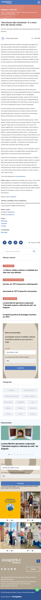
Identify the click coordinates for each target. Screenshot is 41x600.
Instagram (13, 196)
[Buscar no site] (38, 561)
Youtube (3, 226)
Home (3, 12)
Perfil (18, 12)
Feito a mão (8, 402)
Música (8, 408)
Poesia (32, 414)
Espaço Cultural (11, 12)
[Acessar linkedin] (15, 569)
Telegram (4, 223)
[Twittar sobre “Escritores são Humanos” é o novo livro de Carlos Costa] (21, 242)
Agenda (11, 390)
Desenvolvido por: (6, 596)
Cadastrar (20, 368)
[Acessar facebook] (2, 569)
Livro (32, 402)
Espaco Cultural (30, 396)
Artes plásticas (30, 390)
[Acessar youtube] (8, 569)
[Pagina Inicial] (6, 2)
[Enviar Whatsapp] (15, 242)
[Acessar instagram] (5, 569)
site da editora (20, 176)
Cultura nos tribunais (11, 396)
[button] (39, 2)
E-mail (7, 348)
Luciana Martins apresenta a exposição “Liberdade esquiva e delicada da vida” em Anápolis (19, 305)
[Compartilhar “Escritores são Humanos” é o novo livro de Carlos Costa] (4, 242)
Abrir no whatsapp (37, 589)
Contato (33, 569)
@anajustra (11, 212)
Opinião (20, 408)
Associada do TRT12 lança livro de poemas (20, 291)
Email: (3, 464)
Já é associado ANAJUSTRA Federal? (17, 357)
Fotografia (20, 402)
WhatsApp (4, 221)
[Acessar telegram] (11, 569)
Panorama (32, 408)
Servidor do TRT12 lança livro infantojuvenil (20, 284)
